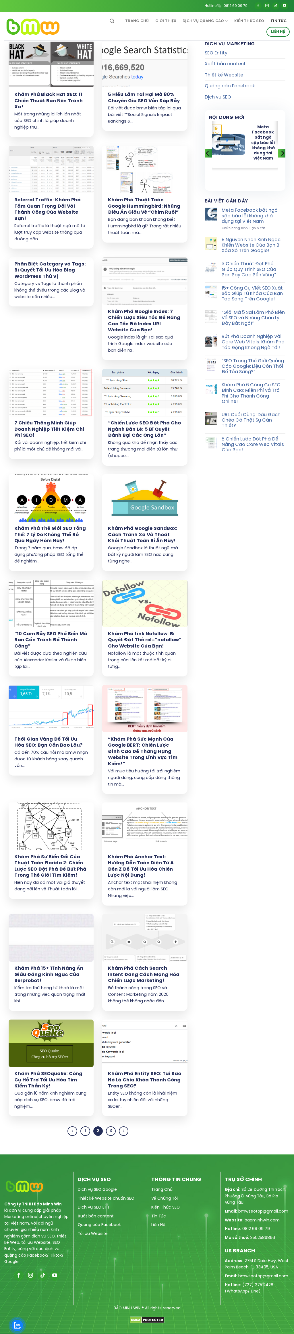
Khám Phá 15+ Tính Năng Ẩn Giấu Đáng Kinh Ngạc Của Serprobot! (48, 974)
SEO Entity (216, 53)
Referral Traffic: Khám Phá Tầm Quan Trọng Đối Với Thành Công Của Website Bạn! (47, 209)
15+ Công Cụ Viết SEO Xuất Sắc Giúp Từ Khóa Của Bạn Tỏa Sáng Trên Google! (252, 294)
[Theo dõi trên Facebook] (258, 5)
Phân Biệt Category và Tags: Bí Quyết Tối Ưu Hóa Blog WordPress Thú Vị (50, 270)
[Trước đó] (72, 1131)
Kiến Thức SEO (249, 21)
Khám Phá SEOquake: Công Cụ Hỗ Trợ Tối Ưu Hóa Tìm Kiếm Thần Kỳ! (48, 1080)
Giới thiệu (166, 21)
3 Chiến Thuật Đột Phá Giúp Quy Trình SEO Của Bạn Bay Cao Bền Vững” (249, 269)
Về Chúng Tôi (164, 1199)
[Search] (112, 21)
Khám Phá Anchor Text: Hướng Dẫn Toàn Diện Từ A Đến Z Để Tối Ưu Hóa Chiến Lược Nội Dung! (141, 866)
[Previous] (208, 153)
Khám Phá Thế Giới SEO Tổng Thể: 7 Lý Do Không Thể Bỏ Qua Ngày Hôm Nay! (50, 534)
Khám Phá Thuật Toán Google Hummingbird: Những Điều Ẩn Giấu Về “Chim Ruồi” (144, 206)
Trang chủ (137, 21)
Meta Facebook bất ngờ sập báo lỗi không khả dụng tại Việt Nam (263, 143)
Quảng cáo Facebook (230, 86)
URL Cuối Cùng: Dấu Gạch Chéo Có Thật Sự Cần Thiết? (251, 420)
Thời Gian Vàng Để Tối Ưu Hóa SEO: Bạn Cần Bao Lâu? (48, 742)
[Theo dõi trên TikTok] (275, 5)
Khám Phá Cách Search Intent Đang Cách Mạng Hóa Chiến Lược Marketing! (143, 974)
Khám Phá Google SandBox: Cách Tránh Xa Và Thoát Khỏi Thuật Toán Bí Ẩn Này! (142, 534)
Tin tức (278, 21)
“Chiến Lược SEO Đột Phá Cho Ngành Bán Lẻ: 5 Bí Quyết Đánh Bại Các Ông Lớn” (144, 429)
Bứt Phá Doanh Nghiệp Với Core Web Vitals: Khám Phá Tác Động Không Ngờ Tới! (253, 342)
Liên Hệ (278, 32)
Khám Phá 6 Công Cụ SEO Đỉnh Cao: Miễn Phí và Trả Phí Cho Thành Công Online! (251, 393)
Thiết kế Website (224, 75)
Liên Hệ (158, 1225)
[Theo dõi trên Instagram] (266, 5)
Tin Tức (158, 1216)
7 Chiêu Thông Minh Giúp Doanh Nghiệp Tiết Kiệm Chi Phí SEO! (49, 429)
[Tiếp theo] (124, 1131)
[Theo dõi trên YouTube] (284, 5)
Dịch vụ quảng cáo (203, 21)
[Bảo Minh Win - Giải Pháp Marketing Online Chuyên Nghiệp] (44, 26)
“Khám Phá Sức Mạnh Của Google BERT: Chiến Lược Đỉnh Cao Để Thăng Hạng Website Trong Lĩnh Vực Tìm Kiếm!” (142, 751)
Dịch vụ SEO (218, 97)
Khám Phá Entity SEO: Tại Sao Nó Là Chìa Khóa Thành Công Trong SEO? (144, 1080)
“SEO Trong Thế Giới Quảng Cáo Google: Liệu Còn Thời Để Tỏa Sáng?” (253, 366)
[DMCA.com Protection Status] (147, 1319)
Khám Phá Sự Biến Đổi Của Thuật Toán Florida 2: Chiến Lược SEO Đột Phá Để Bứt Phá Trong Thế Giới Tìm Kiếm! (50, 866)
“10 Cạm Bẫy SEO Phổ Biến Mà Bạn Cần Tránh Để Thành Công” (50, 640)
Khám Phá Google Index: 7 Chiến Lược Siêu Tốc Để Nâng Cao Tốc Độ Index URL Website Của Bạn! (144, 321)
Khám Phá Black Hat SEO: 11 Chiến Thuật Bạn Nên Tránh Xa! (48, 100)
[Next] (282, 153)
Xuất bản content (225, 64)
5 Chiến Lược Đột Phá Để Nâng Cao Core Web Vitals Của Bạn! (253, 444)
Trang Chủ (162, 1190)
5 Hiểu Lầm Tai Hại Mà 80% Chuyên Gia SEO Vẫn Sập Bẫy (144, 97)
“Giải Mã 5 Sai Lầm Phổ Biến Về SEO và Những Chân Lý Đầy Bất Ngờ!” (253, 318)
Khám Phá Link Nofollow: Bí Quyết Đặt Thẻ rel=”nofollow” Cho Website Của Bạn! (144, 640)
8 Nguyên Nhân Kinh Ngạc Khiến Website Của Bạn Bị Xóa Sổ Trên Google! (251, 245)
